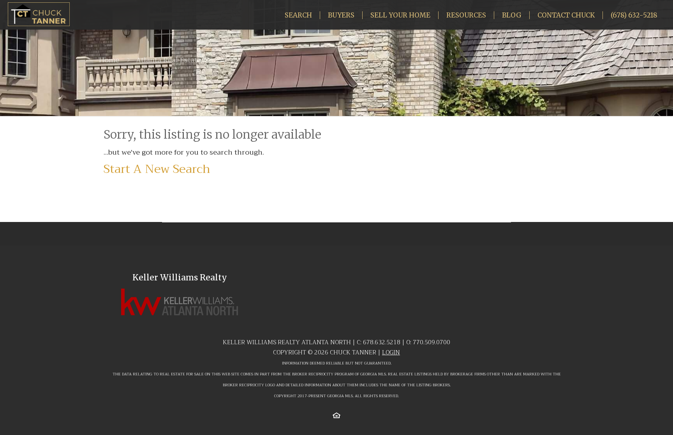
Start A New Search (157, 169)
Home (109, 60)
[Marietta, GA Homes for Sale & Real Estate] (39, 14)
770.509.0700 (431, 342)
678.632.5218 (381, 342)
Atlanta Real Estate (168, 60)
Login (391, 352)
